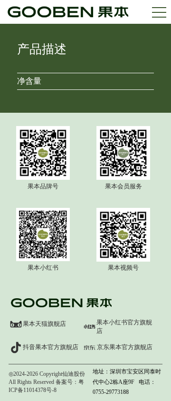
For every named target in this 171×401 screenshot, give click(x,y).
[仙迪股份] (68, 17)
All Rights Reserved (31, 382)
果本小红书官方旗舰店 (124, 326)
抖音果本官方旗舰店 (50, 347)
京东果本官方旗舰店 (124, 347)
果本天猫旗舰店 (44, 323)
